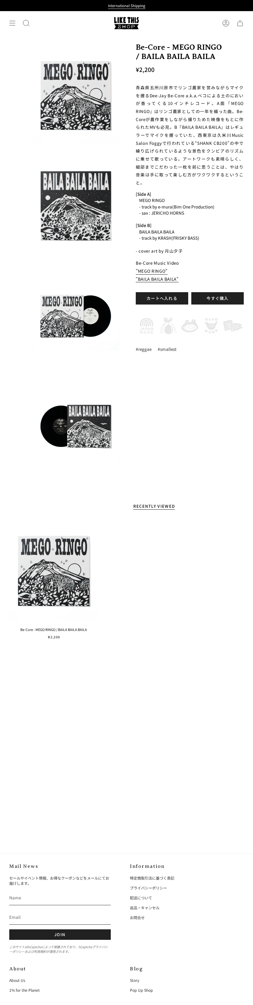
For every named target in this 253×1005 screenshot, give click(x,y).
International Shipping (126, 5)
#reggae (143, 349)
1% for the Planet (24, 990)
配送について (141, 897)
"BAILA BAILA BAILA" (157, 279)
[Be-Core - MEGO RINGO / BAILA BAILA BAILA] (53, 570)
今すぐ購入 (217, 298)
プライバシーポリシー (148, 887)
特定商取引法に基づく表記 (152, 878)
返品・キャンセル (145, 907)
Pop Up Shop (141, 990)
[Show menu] (12, 23)
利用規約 (40, 951)
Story (134, 980)
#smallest (167, 349)
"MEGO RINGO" (152, 271)
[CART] (240, 23)
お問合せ (137, 917)
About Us (17, 980)
